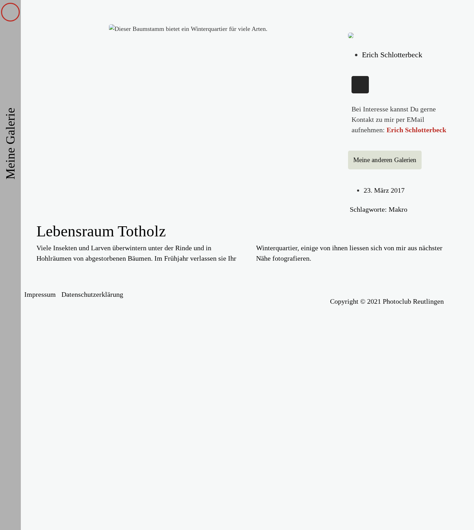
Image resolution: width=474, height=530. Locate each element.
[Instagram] (360, 84)
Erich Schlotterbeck (416, 130)
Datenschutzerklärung (92, 294)
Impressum (40, 294)
